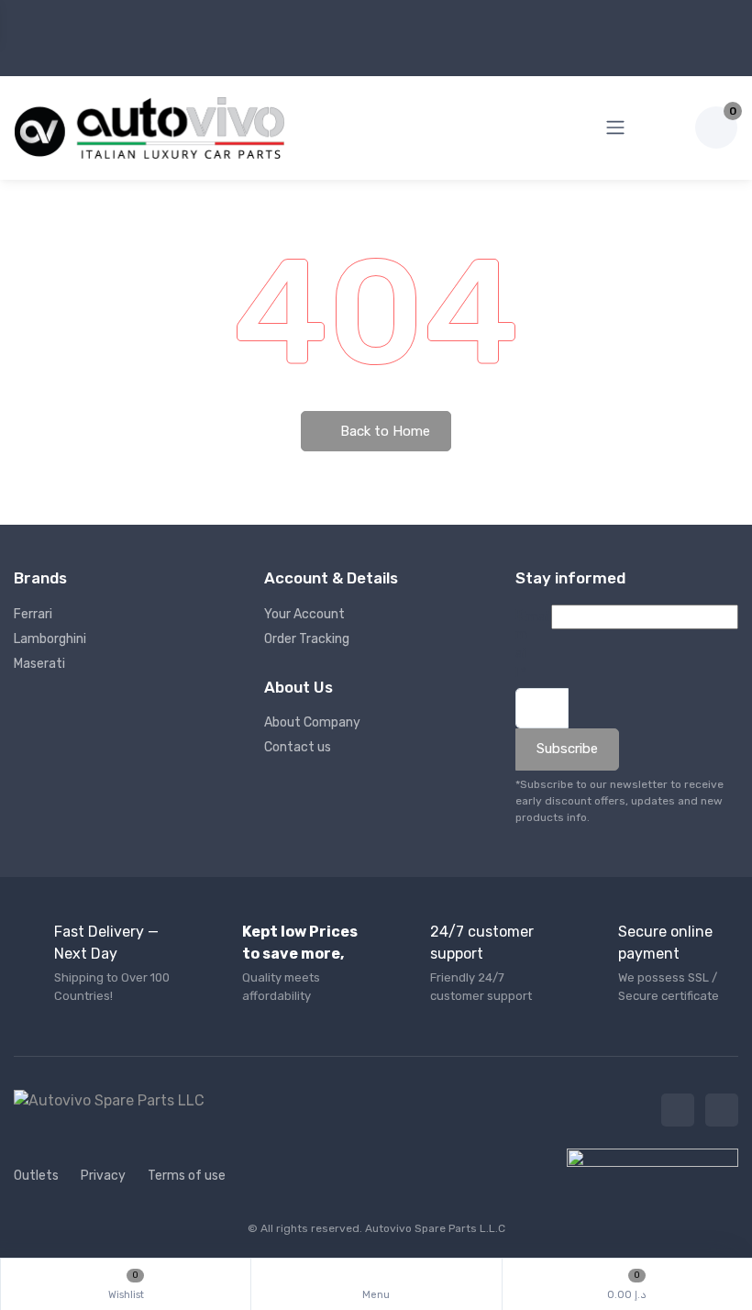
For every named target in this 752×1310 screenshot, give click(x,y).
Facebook (677, 1110)
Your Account (304, 614)
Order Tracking (306, 639)
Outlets (36, 1175)
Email (521, 644)
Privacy (103, 1175)
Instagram (721, 1110)
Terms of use (187, 1175)
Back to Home (383, 431)
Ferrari (33, 614)
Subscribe (567, 748)
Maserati (39, 664)
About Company (312, 722)
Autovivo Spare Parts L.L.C (435, 1228)
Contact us (297, 747)
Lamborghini (50, 639)
